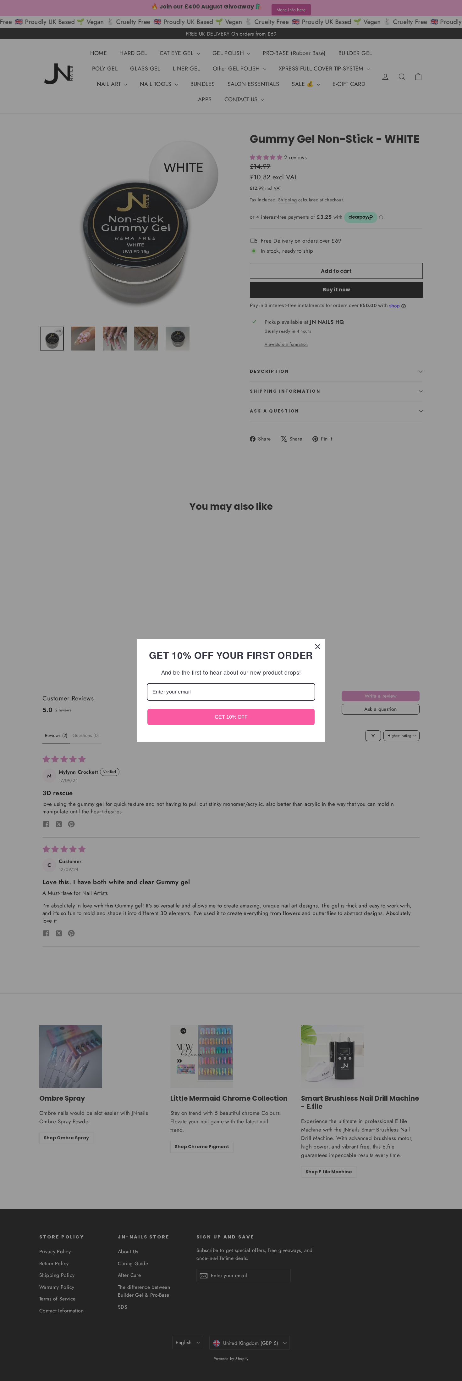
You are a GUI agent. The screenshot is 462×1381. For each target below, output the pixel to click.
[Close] (317, 646)
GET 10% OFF (231, 717)
